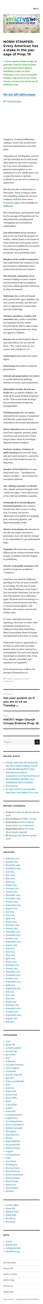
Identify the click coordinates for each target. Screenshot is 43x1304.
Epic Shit (10, 1078)
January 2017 (12, 862)
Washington (11, 1164)
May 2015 (10, 878)
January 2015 (12, 892)
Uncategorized (13, 1154)
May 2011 (10, 998)
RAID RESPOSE (13, 1141)
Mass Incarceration (15, 1124)
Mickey (9, 679)
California (10, 1061)
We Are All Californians (19, 94)
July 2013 (10, 948)
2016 (8, 1041)
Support (9, 1151)
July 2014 (10, 912)
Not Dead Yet (12, 786)
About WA (10, 1208)
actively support (13, 202)
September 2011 (13, 988)
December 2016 (13, 865)
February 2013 (12, 965)
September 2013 (13, 942)
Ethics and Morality (15, 1081)
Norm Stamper (14, 101)
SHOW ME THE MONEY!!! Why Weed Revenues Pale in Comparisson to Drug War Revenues (23, 772)
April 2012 (10, 985)
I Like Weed (11, 1104)
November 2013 (13, 935)
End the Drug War (14, 1074)
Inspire (9, 1108)
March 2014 (11, 922)
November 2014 (13, 898)
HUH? (8, 1101)
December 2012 (13, 972)
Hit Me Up (10, 1218)
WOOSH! (10, 1191)
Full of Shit (11, 1091)
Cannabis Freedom (14, 1064)
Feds (8, 1084)
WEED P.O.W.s (12, 1212)
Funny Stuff (11, 1094)
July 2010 (10, 1022)
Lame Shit (10, 1111)
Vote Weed (11, 1161)
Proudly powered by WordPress (27, 1299)
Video (8, 1158)
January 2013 (12, 968)
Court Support (12, 1068)
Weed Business (13, 1171)
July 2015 (10, 872)
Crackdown (11, 1071)
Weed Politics (12, 1188)
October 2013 (12, 938)
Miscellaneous (12, 1134)
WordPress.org (13, 1251)
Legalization (8, 681)
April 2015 (10, 882)
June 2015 (10, 875)
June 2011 (10, 995)
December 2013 (13, 932)
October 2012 (12, 978)
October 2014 (12, 902)
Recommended (13, 1144)
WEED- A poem (29, 819)
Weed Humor (12, 1181)
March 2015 (11, 885)
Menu (35, 9)
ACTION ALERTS (13, 1048)
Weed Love (11, 1184)
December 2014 (13, 895)
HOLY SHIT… (12, 1098)
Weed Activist (8, 1299)
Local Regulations (14, 1121)
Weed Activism (13, 1168)
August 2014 (11, 908)
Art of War (10, 1054)
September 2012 (13, 982)
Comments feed (13, 1248)
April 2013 (10, 958)
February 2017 (12, 858)
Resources (10, 1222)
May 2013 (10, 955)
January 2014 (12, 928)
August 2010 (11, 1018)
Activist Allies (12, 1205)
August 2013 (11, 945)
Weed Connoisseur (14, 1174)
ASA (8, 1058)
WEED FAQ (11, 1215)
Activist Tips (11, 1051)
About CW (10, 1044)
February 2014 (12, 925)
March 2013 (11, 962)
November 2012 (13, 975)
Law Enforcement (14, 1114)
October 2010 (12, 1012)
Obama (9, 1138)
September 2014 (13, 905)
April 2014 (10, 918)
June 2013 (10, 952)
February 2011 (12, 1005)
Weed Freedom (13, 1178)
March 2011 (11, 1002)
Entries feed (11, 1245)
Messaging (11, 1131)
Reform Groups (13, 1148)
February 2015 (12, 888)
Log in (9, 1241)
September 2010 (13, 1015)
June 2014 (10, 915)
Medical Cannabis (14, 1128)
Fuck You (10, 1088)
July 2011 (10, 992)
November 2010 (13, 1008)
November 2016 (13, 868)
